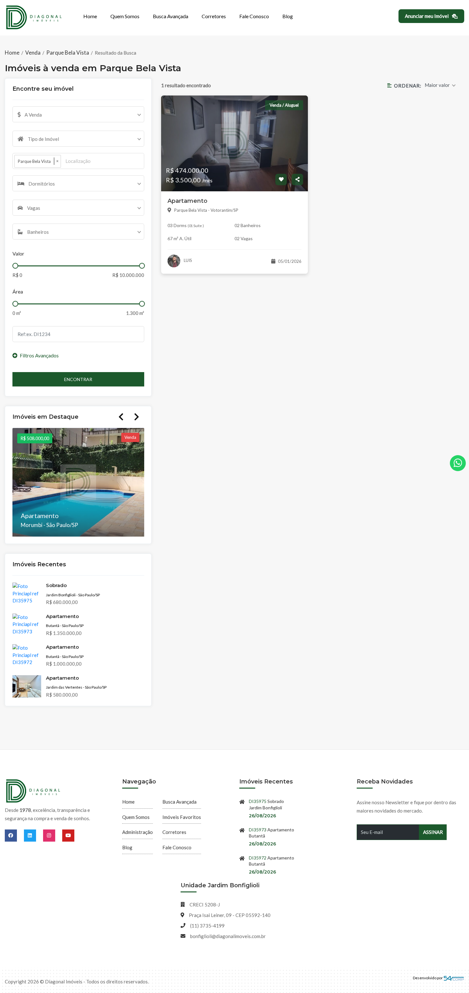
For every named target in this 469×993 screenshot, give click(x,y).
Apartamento (187, 200)
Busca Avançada (170, 16)
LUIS (187, 260)
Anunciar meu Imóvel (427, 16)
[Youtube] (68, 835)
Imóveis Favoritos (181, 817)
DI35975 (257, 801)
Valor (18, 253)
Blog (287, 16)
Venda (33, 52)
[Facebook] (14, 835)
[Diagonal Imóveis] (33, 791)
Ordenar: (407, 85)
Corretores (214, 16)
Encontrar (78, 379)
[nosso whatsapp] (458, 463)
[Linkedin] (33, 835)
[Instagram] (52, 835)
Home (90, 16)
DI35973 (257, 829)
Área (17, 291)
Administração (137, 832)
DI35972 (257, 857)
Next (136, 416)
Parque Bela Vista (67, 52)
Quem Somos (124, 16)
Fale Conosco (254, 16)
